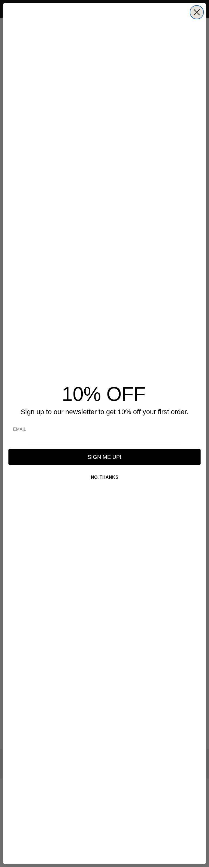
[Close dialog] (197, 12)
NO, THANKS (104, 477)
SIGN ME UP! (104, 457)
